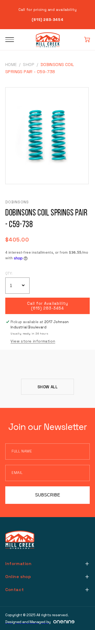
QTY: (9, 273)
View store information (33, 341)
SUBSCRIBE (47, 495)
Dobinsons (17, 202)
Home (11, 64)
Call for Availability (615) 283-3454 (47, 306)
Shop (28, 64)
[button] (87, 40)
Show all (47, 386)
